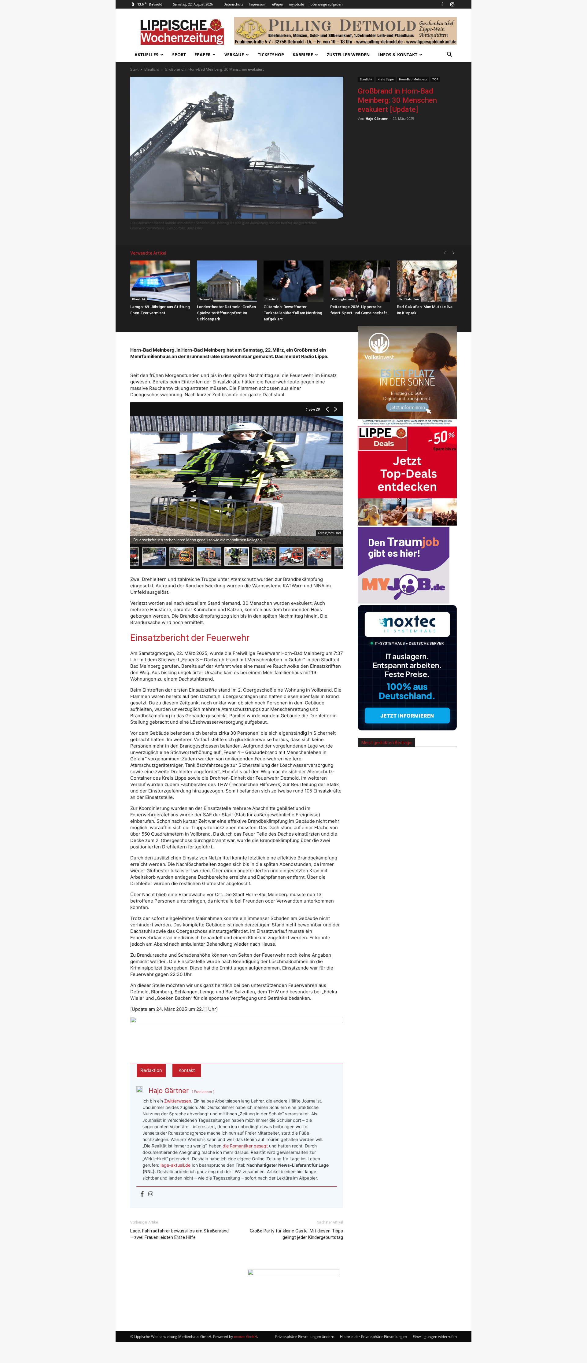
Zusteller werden (348, 54)
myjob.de (296, 4)
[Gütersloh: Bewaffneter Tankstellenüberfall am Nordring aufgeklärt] (293, 281)
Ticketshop (271, 54)
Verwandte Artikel (148, 253)
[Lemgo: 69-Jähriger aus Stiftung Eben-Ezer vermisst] (160, 281)
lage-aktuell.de (175, 1165)
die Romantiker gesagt (244, 1145)
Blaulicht (151, 69)
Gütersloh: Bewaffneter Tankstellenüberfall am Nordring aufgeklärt (293, 313)
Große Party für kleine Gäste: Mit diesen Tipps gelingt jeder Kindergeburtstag (296, 1234)
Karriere (303, 54)
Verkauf (234, 54)
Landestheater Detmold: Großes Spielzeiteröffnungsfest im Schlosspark (226, 313)
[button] (449, 55)
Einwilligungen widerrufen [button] (435, 1336)
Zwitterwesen (177, 1100)
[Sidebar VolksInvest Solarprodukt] (407, 423)
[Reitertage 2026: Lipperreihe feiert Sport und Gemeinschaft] (360, 281)
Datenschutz (233, 4)
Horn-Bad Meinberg (413, 79)
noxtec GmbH (245, 1336)
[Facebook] (442, 4)
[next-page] (454, 253)
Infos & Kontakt (397, 54)
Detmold (205, 299)
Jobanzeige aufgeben (326, 4)
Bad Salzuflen (409, 299)
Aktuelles (146, 54)
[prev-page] (444, 253)
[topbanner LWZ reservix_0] (236, 1030)
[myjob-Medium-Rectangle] (403, 602)
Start (134, 69)
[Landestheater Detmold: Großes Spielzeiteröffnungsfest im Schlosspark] (227, 281)
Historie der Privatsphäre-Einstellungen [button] (373, 1336)
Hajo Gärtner (377, 118)
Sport (179, 54)
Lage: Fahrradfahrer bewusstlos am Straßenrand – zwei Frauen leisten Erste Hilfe (179, 1234)
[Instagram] (452, 4)
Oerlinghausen (343, 299)
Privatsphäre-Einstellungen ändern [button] (304, 1336)
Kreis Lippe (386, 79)
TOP (435, 79)
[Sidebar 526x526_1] (407, 524)
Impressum (257, 4)
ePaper (277, 4)
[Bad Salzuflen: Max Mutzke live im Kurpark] (427, 281)
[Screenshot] (407, 729)
